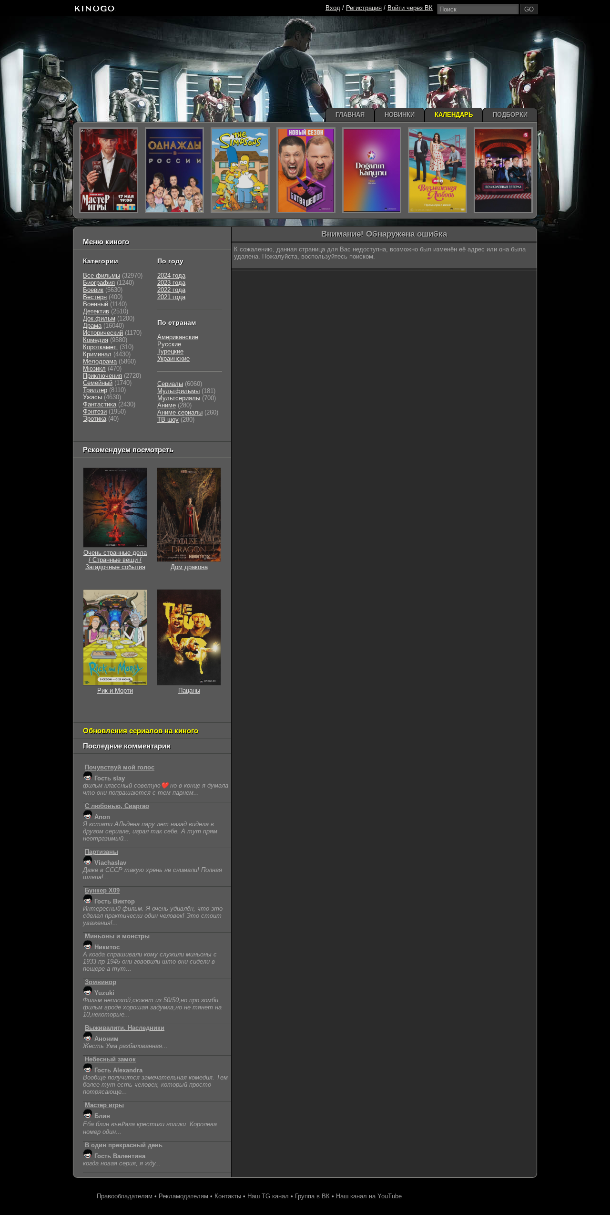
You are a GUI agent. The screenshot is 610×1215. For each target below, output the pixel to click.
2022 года (171, 289)
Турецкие (170, 351)
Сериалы (170, 383)
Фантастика (99, 404)
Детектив (96, 311)
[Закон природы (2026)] (371, 170)
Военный (95, 304)
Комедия (95, 339)
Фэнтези (95, 411)
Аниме (166, 405)
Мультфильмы (178, 391)
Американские (177, 337)
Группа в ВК (312, 1196)
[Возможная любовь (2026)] (437, 170)
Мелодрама (100, 361)
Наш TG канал (268, 1196)
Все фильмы (101, 275)
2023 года (171, 282)
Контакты (227, 1196)
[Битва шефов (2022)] (306, 170)
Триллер (95, 390)
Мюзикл (94, 368)
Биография (99, 282)
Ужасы (92, 397)
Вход (332, 7)
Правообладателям (124, 1196)
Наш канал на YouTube (369, 1196)
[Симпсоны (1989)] (240, 170)
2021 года (171, 297)
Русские (169, 344)
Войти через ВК (410, 7)
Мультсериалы (178, 398)
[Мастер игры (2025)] (108, 170)
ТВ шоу (168, 419)
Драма (92, 325)
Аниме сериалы (180, 412)
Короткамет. (100, 347)
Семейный (97, 382)
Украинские (173, 358)
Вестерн (95, 297)
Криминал (97, 354)
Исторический (103, 332)
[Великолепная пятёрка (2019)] (503, 170)
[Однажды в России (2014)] (174, 170)
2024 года (171, 275)
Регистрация (364, 7)
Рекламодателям (183, 1196)
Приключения (102, 375)
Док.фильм (99, 318)
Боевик (93, 289)
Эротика (94, 418)
